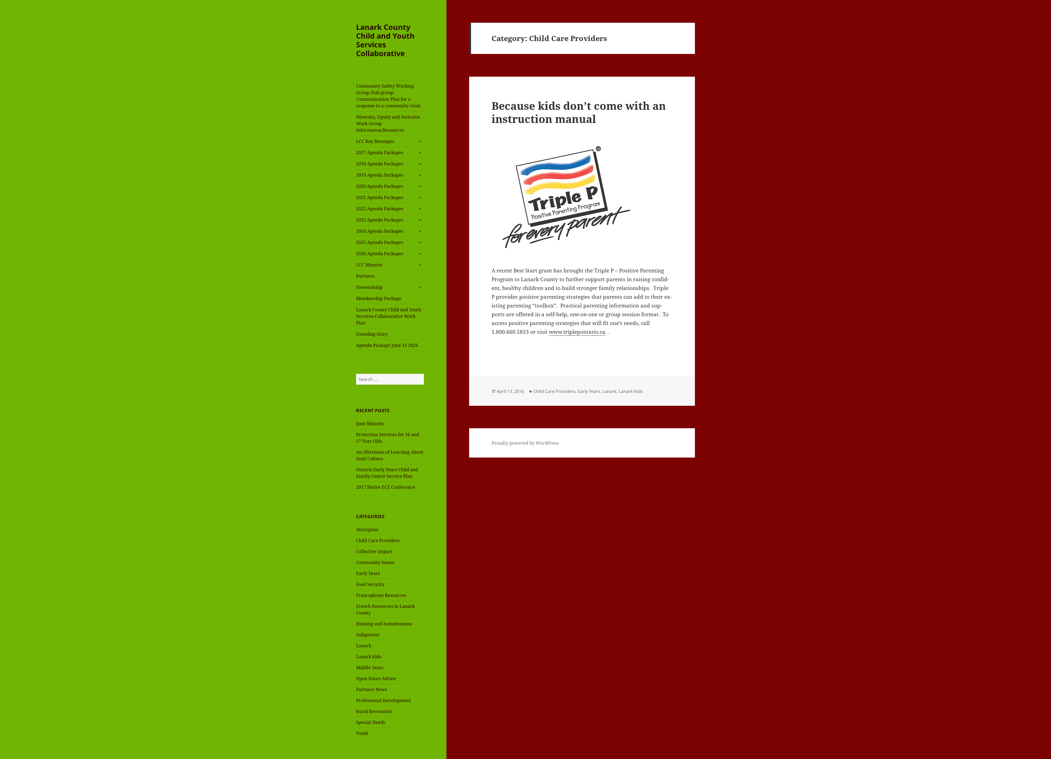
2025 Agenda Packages (379, 242)
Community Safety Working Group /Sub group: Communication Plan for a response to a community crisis (388, 96)
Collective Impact (374, 551)
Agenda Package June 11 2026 (387, 345)
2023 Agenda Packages (379, 220)
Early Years (368, 573)
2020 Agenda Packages (379, 186)
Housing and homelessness (384, 624)
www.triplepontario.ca (577, 331)
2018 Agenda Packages (379, 164)
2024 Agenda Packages (379, 231)
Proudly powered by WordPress (525, 443)
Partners (365, 276)
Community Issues (375, 562)
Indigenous (367, 635)
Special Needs (370, 722)
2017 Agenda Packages (379, 153)
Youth (362, 733)
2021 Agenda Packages (379, 197)
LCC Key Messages (375, 141)
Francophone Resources (381, 595)
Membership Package (378, 298)
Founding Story (372, 334)
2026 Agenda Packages (379, 254)
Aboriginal (367, 530)
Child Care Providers (378, 540)
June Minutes (370, 424)
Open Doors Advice (376, 678)
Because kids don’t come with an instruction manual (579, 112)
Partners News (371, 689)
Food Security (370, 584)
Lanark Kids (368, 657)
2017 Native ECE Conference (385, 487)
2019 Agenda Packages (379, 175)
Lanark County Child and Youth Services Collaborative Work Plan (388, 316)
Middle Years (369, 668)
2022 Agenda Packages (379, 209)
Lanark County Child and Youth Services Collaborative (385, 40)
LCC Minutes (369, 265)
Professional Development (383, 700)
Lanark (363, 646)
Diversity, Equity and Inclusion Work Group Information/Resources (388, 123)
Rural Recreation (374, 711)
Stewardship (369, 287)
